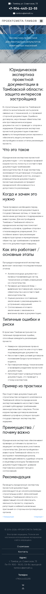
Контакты (23, 551)
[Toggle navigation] (41, 21)
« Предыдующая (8, 517)
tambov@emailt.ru (24, 13)
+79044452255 (23, 578)
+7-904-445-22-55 (23, 8)
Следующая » (38, 517)
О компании (23, 546)
